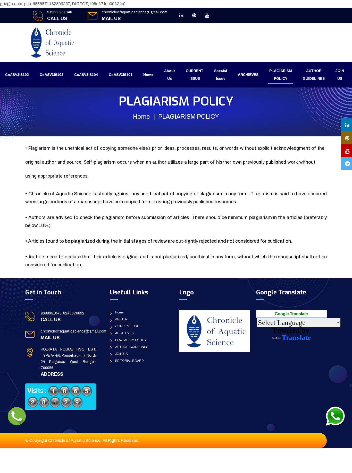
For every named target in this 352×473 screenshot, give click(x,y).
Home (148, 75)
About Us (169, 75)
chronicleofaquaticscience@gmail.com (134, 12)
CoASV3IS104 (86, 75)
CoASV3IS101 (120, 75)
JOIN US (340, 75)
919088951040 (59, 12)
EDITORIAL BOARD (129, 361)
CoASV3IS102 (17, 75)
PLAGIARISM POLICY (280, 75)
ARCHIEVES (248, 75)
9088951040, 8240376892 (62, 313)
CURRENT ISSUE (194, 75)
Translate (296, 337)
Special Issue (220, 75)
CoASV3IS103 (51, 75)
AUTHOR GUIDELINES (314, 75)
